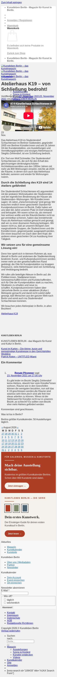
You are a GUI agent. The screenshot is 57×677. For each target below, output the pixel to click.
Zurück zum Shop (16, 53)
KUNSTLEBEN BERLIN (24, 99)
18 (6, 443)
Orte (9, 662)
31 (15, 434)
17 (3, 443)
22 (19, 443)
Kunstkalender (14, 549)
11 (6, 440)
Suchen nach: (11, 637)
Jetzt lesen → (15, 533)
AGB (9, 620)
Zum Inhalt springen (11, 2)
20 (12, 443)
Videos (16, 657)
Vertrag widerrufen (10, 631)
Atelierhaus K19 (9, 313)
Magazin (11, 547)
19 (9, 443)
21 (15, 443)
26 (9, 447)
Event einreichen (16, 580)
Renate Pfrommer (24, 373)
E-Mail (5, 590)
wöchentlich (12, 603)
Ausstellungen (6, 76)
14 (15, 440)
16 (22, 440)
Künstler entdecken (23, 655)
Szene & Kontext (21, 94)
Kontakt (11, 612)
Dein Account (14, 577)
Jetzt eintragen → (17, 486)
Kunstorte (12, 552)
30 (12, 434)
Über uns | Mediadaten (19, 562)
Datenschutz (13, 618)
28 (6, 434)
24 (3, 447)
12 (9, 440)
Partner (11, 565)
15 (19, 440)
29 (9, 434)
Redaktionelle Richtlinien (20, 623)
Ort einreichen (14, 583)
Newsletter (12, 567)
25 (6, 447)
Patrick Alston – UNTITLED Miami (18, 356)
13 (12, 440)
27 (3, 434)
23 (22, 443)
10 (3, 440)
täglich (10, 600)
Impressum (12, 615)
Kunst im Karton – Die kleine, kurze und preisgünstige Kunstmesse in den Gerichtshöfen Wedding (26, 351)
